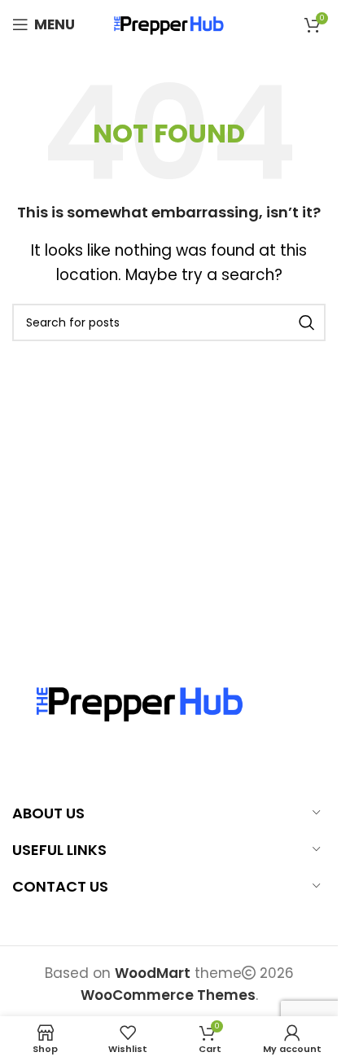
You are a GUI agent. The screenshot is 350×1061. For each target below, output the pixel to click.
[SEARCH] (307, 322)
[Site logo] (169, 23)
